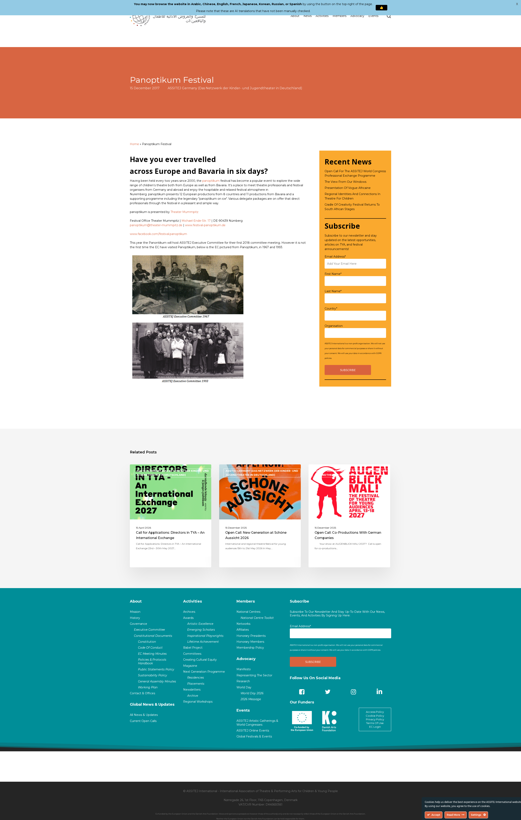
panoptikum (211, 181)
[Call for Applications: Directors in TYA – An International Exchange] (170, 515)
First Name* (333, 274)
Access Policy (375, 711)
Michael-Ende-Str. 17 (196, 221)
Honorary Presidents (251, 636)
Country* (331, 308)
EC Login (375, 726)
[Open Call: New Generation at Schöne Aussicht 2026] (260, 515)
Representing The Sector (254, 675)
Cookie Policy (375, 715)
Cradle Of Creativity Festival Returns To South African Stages (352, 207)
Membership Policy (250, 647)
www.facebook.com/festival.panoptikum (158, 234)
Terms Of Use (375, 723)
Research (243, 681)
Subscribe (299, 601)
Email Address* (335, 256)
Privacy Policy (375, 719)
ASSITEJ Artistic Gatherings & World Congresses (257, 722)
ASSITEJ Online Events (252, 730)
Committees (192, 654)
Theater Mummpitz (184, 212)
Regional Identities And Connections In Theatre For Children (352, 196)
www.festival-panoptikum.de (205, 225)
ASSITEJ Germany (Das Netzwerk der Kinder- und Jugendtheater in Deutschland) (235, 88)
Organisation (334, 326)
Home (134, 144)
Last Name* (333, 291)
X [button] (517, 4)
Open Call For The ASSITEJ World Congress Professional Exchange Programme (355, 173)
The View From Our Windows (345, 182)
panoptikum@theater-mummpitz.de (156, 225)
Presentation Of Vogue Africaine (348, 188)
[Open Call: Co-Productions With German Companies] (349, 515)
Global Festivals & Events (254, 736)
